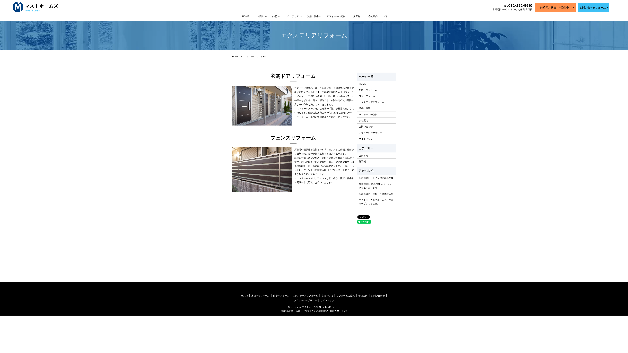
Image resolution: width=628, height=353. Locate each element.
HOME (245, 16)
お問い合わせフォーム (593, 7)
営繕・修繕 (313, 16)
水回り (260, 16)
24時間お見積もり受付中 (554, 7)
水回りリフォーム (368, 89)
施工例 (356, 16)
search (386, 16)
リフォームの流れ (336, 16)
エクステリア (292, 16)
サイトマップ (366, 138)
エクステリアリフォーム (371, 102)
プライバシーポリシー (370, 132)
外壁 (274, 16)
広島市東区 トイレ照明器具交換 (376, 177)
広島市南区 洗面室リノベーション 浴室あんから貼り (376, 186)
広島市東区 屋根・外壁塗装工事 (376, 193)
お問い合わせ (366, 126)
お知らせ (363, 155)
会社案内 (373, 16)
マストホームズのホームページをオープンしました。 (376, 202)
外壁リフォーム (367, 96)
